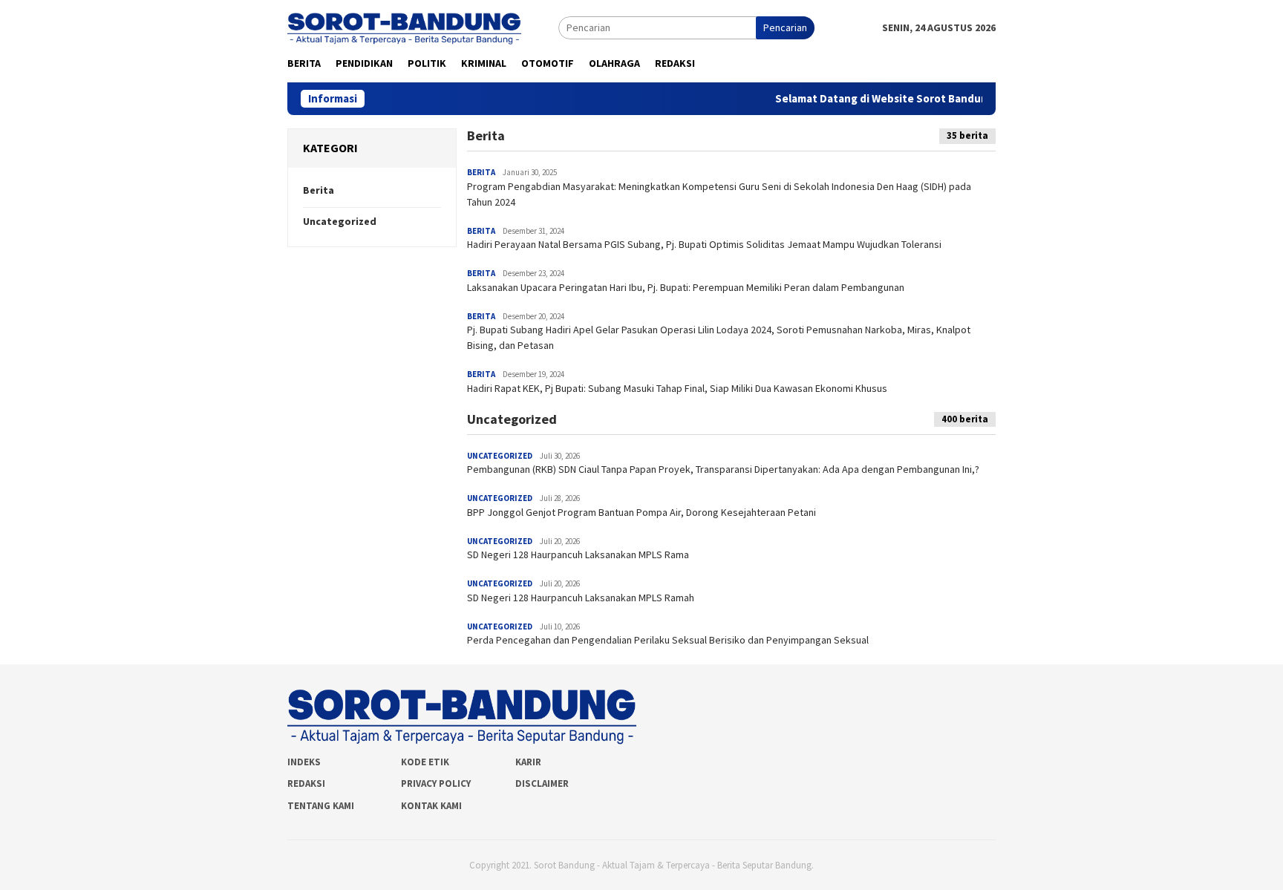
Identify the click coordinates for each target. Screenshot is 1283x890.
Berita (318, 190)
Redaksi (306, 783)
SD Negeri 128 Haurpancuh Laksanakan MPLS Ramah (580, 597)
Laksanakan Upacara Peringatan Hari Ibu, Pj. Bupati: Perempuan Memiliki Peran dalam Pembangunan (685, 287)
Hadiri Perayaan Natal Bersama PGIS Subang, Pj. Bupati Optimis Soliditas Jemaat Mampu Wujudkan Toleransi (704, 244)
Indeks (304, 762)
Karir (528, 762)
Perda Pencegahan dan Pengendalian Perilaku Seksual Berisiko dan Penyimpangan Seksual (668, 640)
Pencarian (785, 27)
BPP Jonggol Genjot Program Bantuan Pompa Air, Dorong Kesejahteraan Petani (641, 512)
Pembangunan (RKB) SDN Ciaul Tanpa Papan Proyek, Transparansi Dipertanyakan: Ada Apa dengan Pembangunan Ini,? (723, 469)
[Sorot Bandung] (404, 26)
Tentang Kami (320, 805)
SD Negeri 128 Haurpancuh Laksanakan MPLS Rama (578, 554)
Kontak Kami (431, 805)
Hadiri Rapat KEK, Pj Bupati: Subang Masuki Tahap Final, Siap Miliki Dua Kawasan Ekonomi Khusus (677, 388)
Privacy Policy (436, 783)
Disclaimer (542, 783)
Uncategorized (339, 221)
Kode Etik (425, 762)
